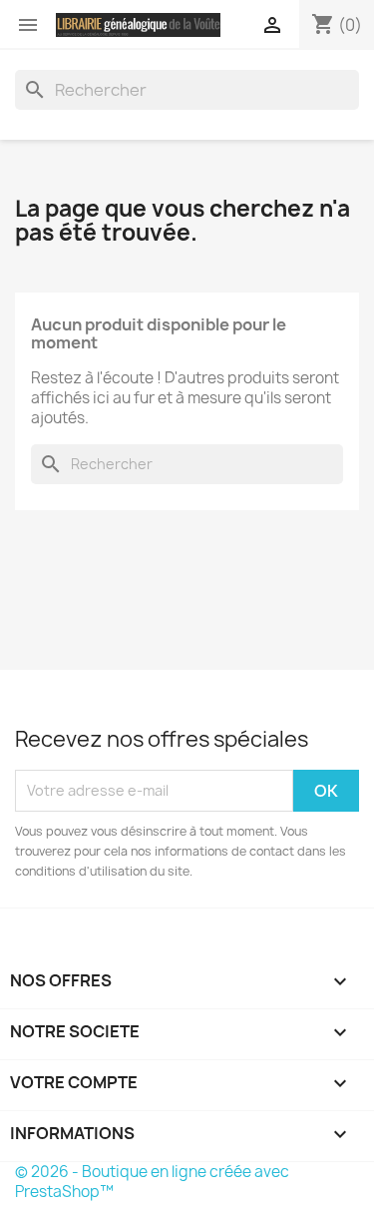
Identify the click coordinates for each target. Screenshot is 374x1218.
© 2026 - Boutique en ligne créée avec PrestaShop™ (152, 1181)
